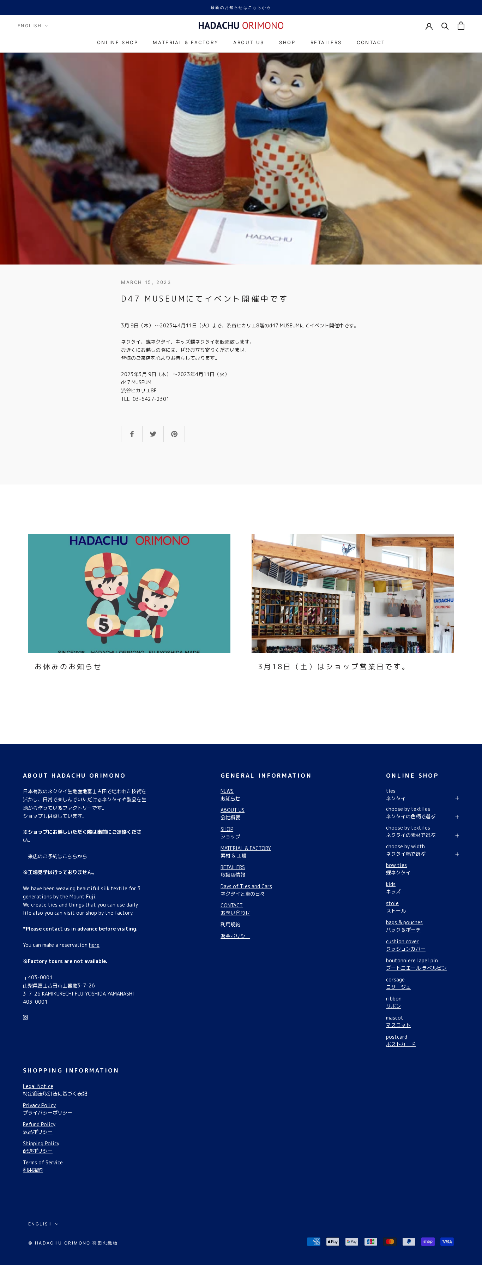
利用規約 (230, 924)
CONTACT (371, 42)
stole (396, 907)
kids (393, 888)
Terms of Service (43, 1166)
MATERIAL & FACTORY (185, 42)
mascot (398, 1021)
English (30, 25)
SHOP (287, 42)
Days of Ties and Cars (246, 890)
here (94, 945)
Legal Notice (55, 1090)
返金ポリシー (235, 936)
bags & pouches (404, 926)
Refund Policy (39, 1128)
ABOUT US (248, 42)
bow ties (398, 869)
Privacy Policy (47, 1109)
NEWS (230, 795)
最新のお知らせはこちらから (241, 7)
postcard (401, 1040)
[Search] (445, 25)
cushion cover (406, 945)
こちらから (74, 856)
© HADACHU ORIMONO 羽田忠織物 (73, 1243)
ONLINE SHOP (117, 42)
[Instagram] (25, 1017)
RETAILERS (326, 42)
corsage (398, 983)
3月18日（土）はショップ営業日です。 (334, 666)
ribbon (394, 1002)
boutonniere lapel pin (416, 964)
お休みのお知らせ (68, 666)
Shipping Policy (41, 1147)
